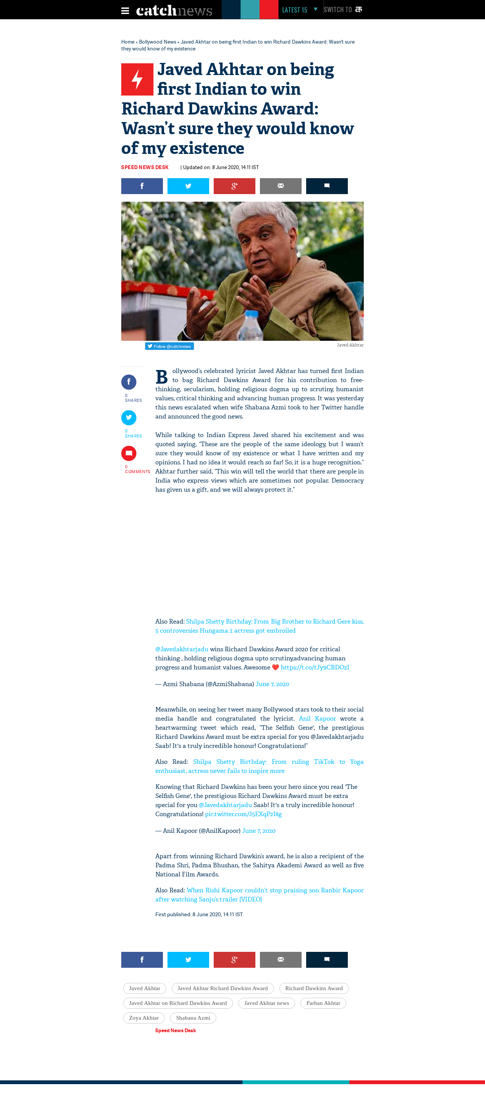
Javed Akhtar (144, 988)
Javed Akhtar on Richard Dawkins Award (178, 1003)
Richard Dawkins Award (314, 988)
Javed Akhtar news (266, 1003)
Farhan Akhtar (323, 1003)
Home (128, 41)
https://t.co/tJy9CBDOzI (315, 667)
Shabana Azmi (193, 1018)
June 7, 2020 (272, 684)
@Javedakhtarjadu (181, 649)
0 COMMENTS (133, 469)
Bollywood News (157, 41)
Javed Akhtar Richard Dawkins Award (223, 988)
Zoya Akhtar (144, 1018)
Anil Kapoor (317, 719)
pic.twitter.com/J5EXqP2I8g (243, 814)
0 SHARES (133, 398)
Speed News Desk (145, 167)
